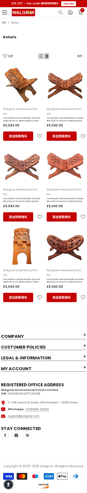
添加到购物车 (18, 136)
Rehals (15, 22)
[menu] (4, 12)
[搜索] (60, 12)
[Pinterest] (27, 435)
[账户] (70, 12)
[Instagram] (16, 435)
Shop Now (68, 3)
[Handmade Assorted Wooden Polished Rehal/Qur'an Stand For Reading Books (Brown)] (65, 246)
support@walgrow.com (23, 416)
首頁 (4, 22)
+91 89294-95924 (37, 409)
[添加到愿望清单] (37, 136)
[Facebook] (5, 435)
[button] (41, 56)
